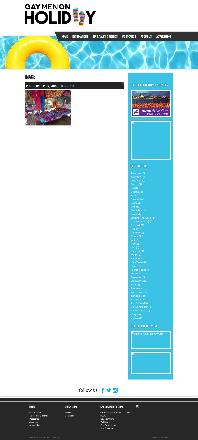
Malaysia (135, 251)
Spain (133, 284)
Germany (135, 232)
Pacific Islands (138, 269)
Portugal (135, 273)
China (134, 206)
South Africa (137, 280)
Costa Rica (136, 210)
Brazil (134, 195)
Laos (133, 247)
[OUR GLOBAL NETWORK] (151, 334)
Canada (135, 202)
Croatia (135, 213)
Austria (134, 184)
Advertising (163, 36)
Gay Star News (107, 419)
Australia (135, 180)
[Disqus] (74, 182)
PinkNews (105, 422)
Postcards (129, 36)
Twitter (109, 390)
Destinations (80, 36)
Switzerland (137, 291)
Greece (134, 236)
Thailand (135, 295)
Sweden (135, 288)
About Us (146, 36)
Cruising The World (141, 217)
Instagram (116, 390)
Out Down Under (108, 425)
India (133, 239)
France (134, 228)
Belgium (135, 191)
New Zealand (138, 262)
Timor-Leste (137, 299)
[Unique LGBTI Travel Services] (151, 115)
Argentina (136, 176)
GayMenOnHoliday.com (60, 13)
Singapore (136, 277)
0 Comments (67, 85)
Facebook (103, 390)
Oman (134, 265)
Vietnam (135, 317)
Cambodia (136, 199)
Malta (134, 254)
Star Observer (107, 428)
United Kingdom (139, 306)
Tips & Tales (137, 303)
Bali (133, 187)
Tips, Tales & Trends (105, 36)
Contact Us (70, 415)
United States (138, 310)
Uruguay (135, 314)
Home (65, 36)
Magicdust (165, 437)
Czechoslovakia (139, 221)
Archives (135, 173)
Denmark (136, 225)
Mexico (135, 258)
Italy (133, 243)
